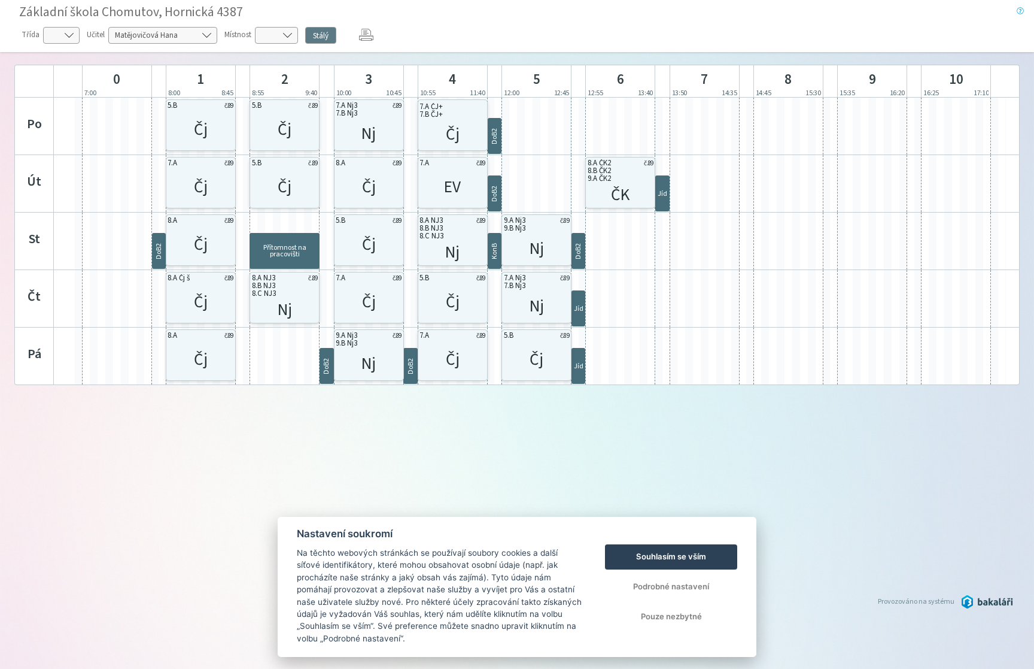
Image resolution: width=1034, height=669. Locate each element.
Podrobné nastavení (671, 586)
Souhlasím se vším (671, 556)
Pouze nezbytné (671, 616)
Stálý (321, 36)
